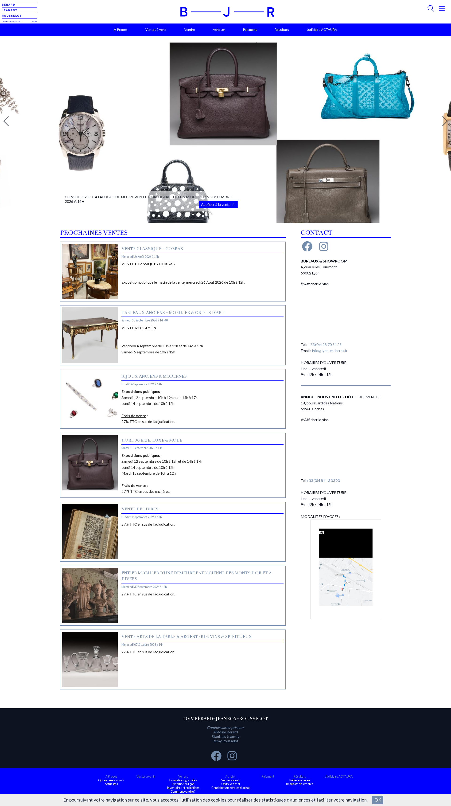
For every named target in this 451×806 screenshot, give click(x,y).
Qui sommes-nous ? (111, 780)
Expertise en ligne (183, 784)
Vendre (189, 29)
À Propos (121, 29)
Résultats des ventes (299, 784)
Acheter (219, 29)
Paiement (250, 29)
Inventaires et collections (183, 788)
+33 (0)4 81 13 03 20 (323, 480)
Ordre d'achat (230, 784)
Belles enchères (299, 780)
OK (377, 799)
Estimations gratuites (183, 780)
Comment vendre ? (183, 791)
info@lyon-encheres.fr (330, 350)
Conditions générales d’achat (230, 788)
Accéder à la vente (174, 204)
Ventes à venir (156, 29)
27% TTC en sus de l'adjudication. (148, 524)
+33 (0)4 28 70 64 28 (325, 344)
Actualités (111, 784)
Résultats (282, 29)
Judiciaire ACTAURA (322, 29)
